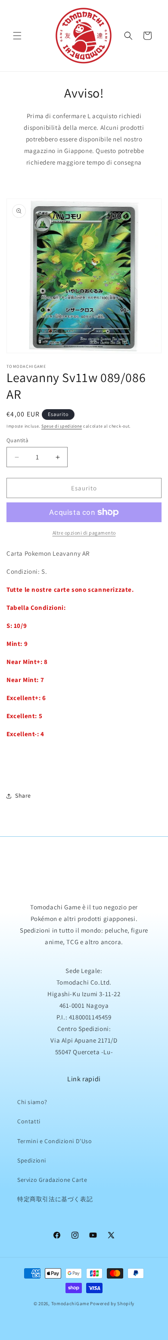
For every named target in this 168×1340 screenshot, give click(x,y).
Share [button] (23, 795)
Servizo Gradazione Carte (52, 1180)
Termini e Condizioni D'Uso (54, 1141)
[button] (17, 35)
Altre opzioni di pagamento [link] (84, 532)
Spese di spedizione (61, 426)
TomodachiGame (70, 1303)
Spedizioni (31, 1160)
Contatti (28, 1121)
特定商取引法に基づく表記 (55, 1199)
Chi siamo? (32, 1102)
